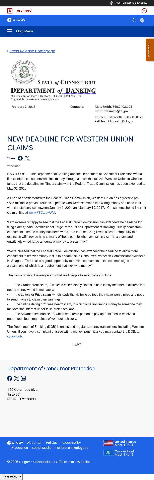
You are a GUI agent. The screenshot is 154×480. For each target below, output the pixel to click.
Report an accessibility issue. (131, 2)
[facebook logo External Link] (19, 158)
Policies (52, 442)
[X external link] (17, 378)
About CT (34, 442)
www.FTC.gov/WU (42, 212)
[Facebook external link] (10, 378)
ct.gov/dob (14, 336)
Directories (19, 447)
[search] (134, 20)
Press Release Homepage (32, 50)
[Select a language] (142, 20)
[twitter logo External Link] (26, 158)
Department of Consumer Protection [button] (45, 31)
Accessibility (71, 442)
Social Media (41, 447)
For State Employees (71, 447)
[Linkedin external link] (23, 378)
